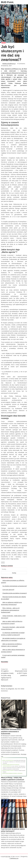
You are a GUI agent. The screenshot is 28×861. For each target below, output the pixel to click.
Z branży (3, 42)
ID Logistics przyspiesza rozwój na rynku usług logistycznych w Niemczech (7, 675)
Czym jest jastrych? (8, 589)
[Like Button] (3, 562)
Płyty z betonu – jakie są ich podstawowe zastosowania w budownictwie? (10, 610)
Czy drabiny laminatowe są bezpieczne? (14, 586)
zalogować (11, 689)
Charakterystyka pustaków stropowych (14, 593)
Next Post (24, 669)
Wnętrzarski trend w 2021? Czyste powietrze (21, 673)
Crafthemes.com (14, 858)
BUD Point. (7, 2)
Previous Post (4, 669)
